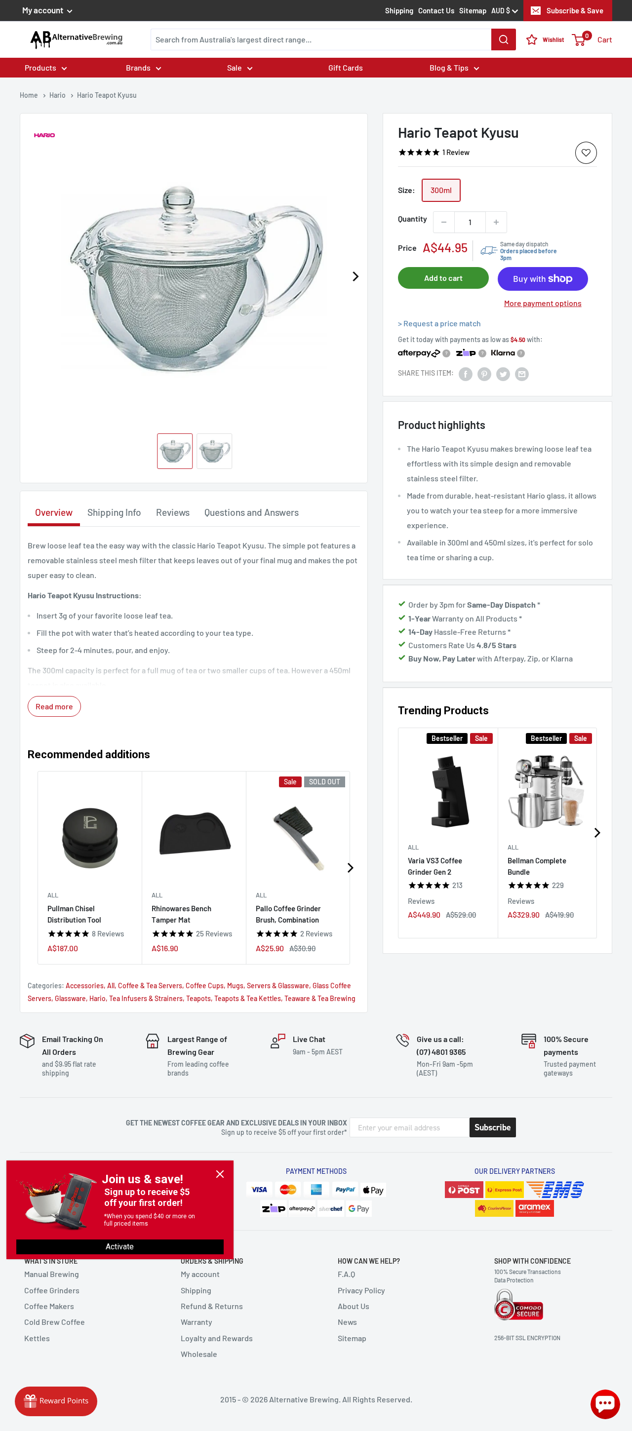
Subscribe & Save (575, 10)
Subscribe (492, 1127)
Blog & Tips (449, 67)
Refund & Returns (212, 1306)
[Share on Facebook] (466, 373)
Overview (54, 512)
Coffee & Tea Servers (150, 985)
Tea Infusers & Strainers (146, 998)
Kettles (37, 1338)
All (413, 847)
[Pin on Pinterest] (484, 373)
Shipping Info (114, 512)
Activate (120, 1246)
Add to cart (443, 277)
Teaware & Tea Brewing (320, 998)
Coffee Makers (49, 1306)
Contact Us (436, 10)
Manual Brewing (51, 1273)
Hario (97, 998)
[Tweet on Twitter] (503, 373)
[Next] (355, 276)
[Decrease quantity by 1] (444, 222)
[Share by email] (522, 373)
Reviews (173, 512)
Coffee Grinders (51, 1290)
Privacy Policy (361, 1290)
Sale (234, 67)
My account (43, 10)
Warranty (196, 1321)
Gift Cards (345, 67)
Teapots (198, 998)
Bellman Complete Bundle (537, 866)
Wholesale (199, 1353)
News (347, 1321)
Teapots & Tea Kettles (247, 998)
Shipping (399, 10)
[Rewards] (56, 1401)
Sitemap (472, 10)
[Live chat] (605, 1404)
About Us (353, 1306)
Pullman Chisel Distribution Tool (74, 914)
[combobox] (333, 39)
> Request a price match (439, 323)
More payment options (543, 303)
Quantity (412, 218)
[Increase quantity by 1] (496, 222)
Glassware (70, 998)
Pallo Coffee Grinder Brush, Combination (288, 914)
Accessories (85, 985)
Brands (138, 67)
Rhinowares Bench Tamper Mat (181, 914)
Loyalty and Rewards (217, 1338)
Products (40, 67)
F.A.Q (346, 1273)
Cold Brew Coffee (54, 1321)
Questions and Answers (251, 512)
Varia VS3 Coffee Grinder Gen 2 (435, 866)
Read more (54, 706)
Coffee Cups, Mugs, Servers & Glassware (247, 985)
